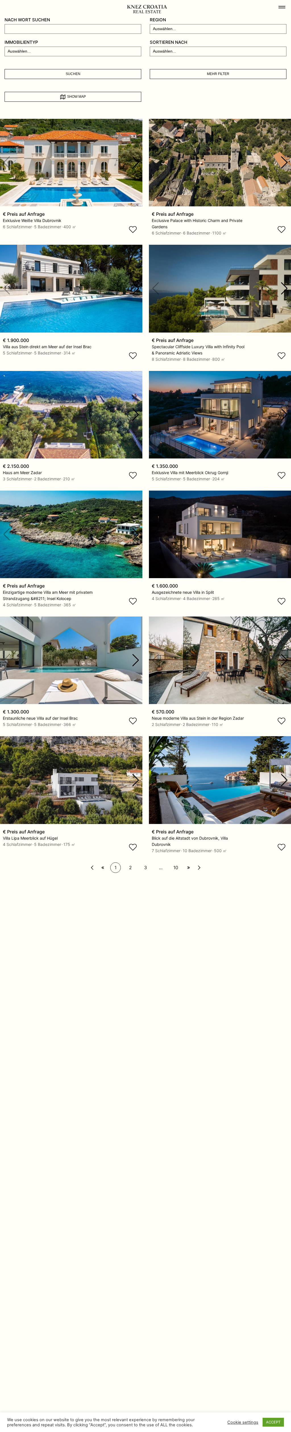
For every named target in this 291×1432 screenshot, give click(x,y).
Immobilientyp (21, 42)
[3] (102, 867)
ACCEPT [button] (273, 1422)
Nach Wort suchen (27, 19)
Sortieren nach (168, 42)
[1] (92, 867)
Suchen (73, 74)
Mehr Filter (218, 74)
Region (158, 19)
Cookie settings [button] (242, 1422)
